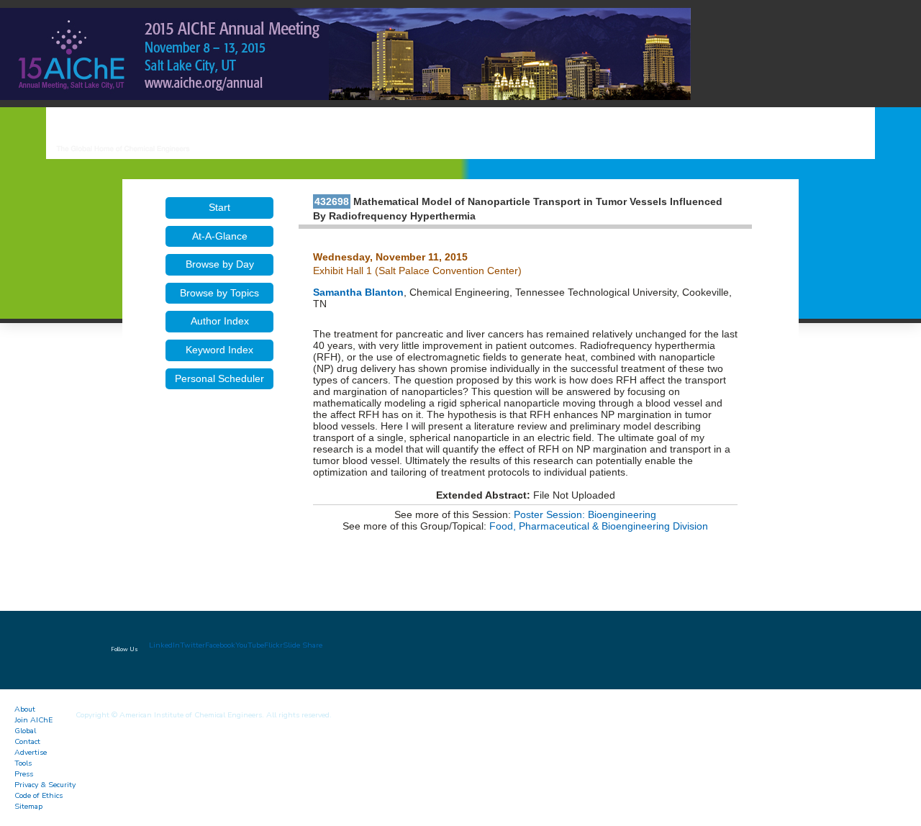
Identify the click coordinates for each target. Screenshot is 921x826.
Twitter (192, 645)
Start (219, 207)
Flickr (273, 645)
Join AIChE (33, 719)
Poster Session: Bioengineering (585, 514)
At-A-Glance (220, 236)
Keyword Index (219, 349)
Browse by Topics (219, 293)
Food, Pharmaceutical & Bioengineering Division (598, 526)
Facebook (220, 645)
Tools (23, 763)
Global (25, 730)
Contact (27, 741)
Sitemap (28, 806)
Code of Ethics (38, 795)
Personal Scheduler (219, 378)
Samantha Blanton (358, 292)
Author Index (220, 321)
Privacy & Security (45, 784)
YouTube (249, 645)
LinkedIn (164, 645)
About (24, 709)
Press (23, 773)
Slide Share (302, 645)
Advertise (30, 752)
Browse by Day (220, 264)
